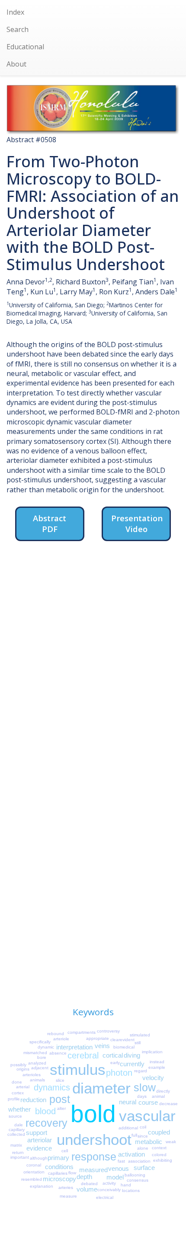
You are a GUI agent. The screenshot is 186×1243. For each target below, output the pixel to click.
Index (15, 12)
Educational (25, 46)
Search (17, 29)
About (16, 64)
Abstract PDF (49, 524)
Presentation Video (137, 524)
